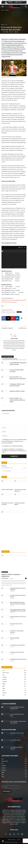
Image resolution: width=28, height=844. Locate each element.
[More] (21, 318)
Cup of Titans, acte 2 (15, 740)
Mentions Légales (11, 839)
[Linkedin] (17, 318)
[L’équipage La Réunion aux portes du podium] (5, 385)
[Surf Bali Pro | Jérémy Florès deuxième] (5, 632)
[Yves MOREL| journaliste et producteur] (5, 749)
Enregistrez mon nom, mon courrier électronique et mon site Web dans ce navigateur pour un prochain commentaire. (13, 441)
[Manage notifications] (3, 841)
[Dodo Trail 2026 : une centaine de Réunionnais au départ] (5, 400)
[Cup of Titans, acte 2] (5, 742)
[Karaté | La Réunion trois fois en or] (5, 618)
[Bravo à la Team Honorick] (5, 625)
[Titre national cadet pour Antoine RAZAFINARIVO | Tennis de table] (5, 611)
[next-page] (5, 405)
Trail (6, 24)
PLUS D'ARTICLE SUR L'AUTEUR (9, 358)
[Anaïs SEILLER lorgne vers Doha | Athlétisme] (5, 590)
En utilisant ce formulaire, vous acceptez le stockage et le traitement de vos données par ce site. (14, 450)
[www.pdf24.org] (14, 306)
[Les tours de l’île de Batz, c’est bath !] (5, 371)
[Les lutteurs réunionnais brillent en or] (21, 484)
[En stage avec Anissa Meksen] (21, 498)
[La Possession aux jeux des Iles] (5, 647)
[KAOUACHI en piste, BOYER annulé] (5, 661)
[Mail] (10, 834)
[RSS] (14, 834)
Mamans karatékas (14, 638)
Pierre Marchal (4, 578)
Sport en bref (4, 571)
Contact (18, 839)
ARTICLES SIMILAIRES (7, 356)
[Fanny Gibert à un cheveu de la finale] (7, 498)
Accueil (2, 10)
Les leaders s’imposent (7, 328)
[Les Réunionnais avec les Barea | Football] (5, 597)
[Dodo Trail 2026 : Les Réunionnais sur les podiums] (5, 378)
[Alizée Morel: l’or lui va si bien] (5, 734)
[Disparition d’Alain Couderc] (5, 392)
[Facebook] (3, 318)
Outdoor (7, 10)
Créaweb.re (20, 842)
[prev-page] (2, 405)
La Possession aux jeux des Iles (17, 645)
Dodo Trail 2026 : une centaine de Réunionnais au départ (17, 400)
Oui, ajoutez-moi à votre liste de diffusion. (12, 446)
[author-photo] (14, 336)
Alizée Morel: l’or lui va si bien (17, 733)
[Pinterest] (12, 318)
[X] (8, 318)
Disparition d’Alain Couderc (17, 391)
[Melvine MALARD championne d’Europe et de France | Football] (5, 604)
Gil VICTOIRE (5, 31)
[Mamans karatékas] (5, 639)
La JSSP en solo (22, 328)
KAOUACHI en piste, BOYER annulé (18, 659)
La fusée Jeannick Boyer (7, 489)
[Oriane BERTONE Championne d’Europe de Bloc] (5, 364)
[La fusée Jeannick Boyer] (7, 484)
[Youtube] (22, 834)
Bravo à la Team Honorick (16, 623)
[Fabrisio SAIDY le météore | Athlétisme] (14, 564)
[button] (2, 7)
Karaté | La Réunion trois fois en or (18, 616)
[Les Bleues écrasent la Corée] (5, 654)
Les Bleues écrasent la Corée (17, 652)
